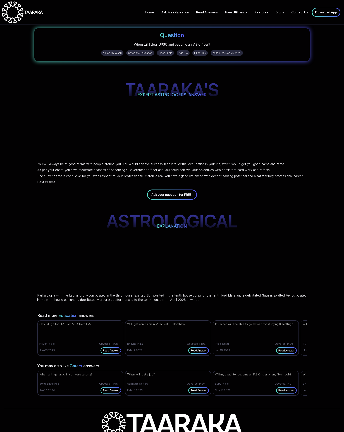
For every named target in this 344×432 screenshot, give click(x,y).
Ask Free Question (175, 12)
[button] (236, 12)
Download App (326, 12)
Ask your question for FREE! (172, 194)
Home (149, 12)
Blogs (280, 12)
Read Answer (111, 350)
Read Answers (207, 12)
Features (261, 12)
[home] (22, 12)
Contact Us (299, 12)
